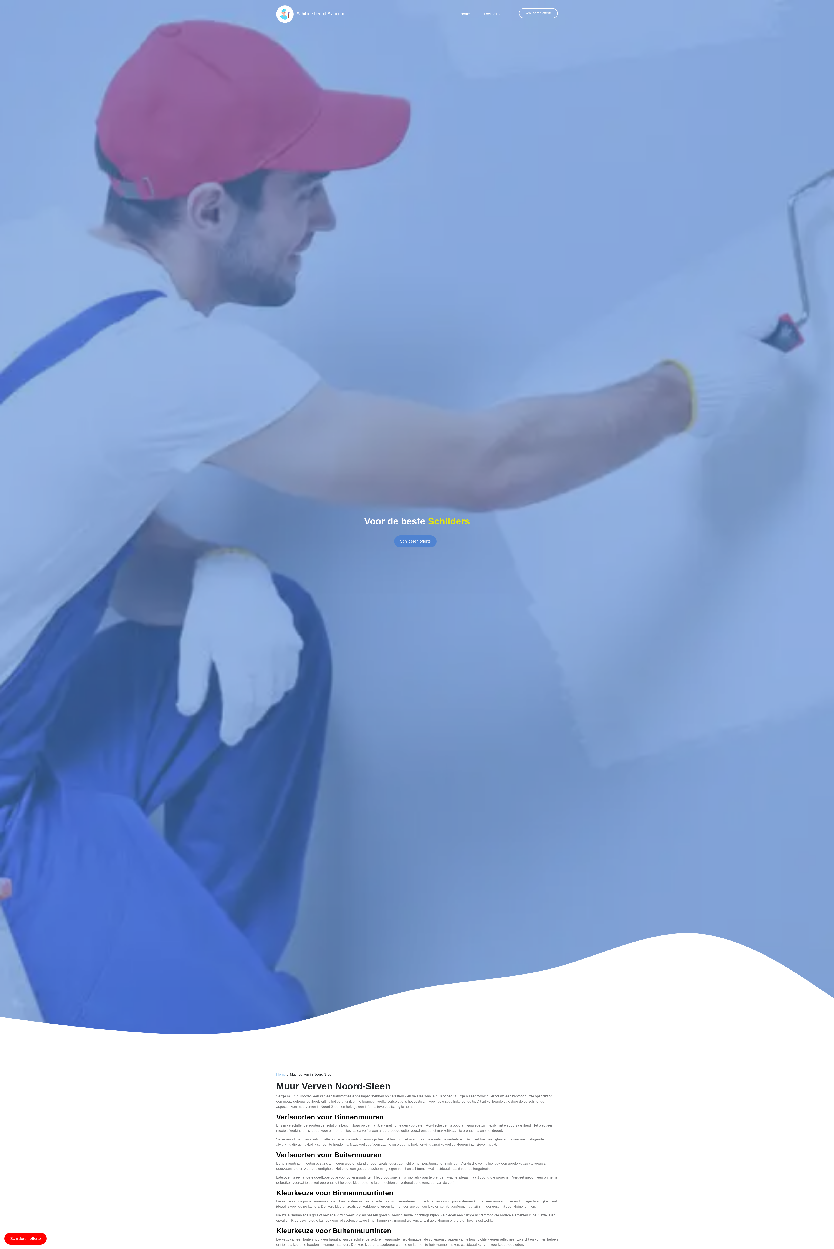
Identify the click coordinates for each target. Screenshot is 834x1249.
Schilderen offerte (538, 13)
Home (465, 14)
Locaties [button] (490, 14)
